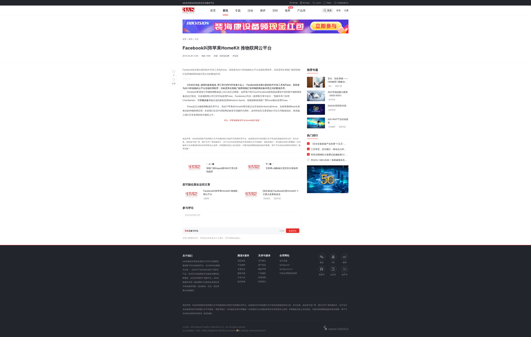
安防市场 (277, 198)
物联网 (206, 198)
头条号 (333, 274)
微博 (345, 262)
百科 (275, 10)
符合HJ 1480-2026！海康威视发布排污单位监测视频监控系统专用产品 (327, 160)
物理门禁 (338, 86)
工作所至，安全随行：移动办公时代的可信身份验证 (327, 149)
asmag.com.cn (285, 269)
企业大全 (241, 277)
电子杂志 (306, 3)
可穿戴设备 (203, 100)
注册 (346, 10)
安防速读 (266, 198)
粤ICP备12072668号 (227, 330)
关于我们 (262, 260)
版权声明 (262, 269)
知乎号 (345, 274)
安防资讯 (241, 260)
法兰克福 (283, 260)
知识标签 (241, 281)
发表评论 (292, 230)
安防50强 (331, 110)
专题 (238, 10)
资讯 (225, 10)
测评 (263, 10)
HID (329, 86)
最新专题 (241, 273)
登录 (338, 10)
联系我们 (262, 281)
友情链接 (262, 277)
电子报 (294, 3)
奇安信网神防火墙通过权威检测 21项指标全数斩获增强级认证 (327, 155)
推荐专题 (312, 70)
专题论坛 (241, 269)
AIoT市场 (331, 99)
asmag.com (284, 264)
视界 (287, 10)
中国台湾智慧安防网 (288, 273)
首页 (213, 10)
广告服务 (262, 273)
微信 (321, 259)
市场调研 (331, 126)
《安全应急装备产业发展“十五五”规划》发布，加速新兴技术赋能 (326, 144)
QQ (333, 262)
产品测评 (241, 264)
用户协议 (262, 264)
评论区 (235, 55)
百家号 (322, 274)
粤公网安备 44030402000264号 (252, 330)
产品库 (301, 10)
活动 (250, 10)
